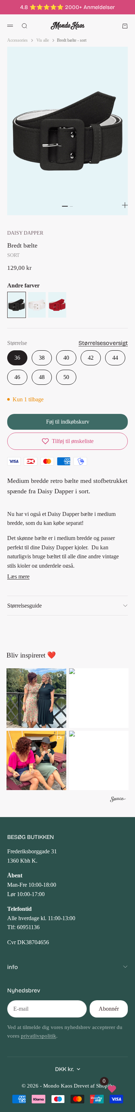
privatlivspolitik (38, 1036)
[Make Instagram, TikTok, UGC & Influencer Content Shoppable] (118, 800)
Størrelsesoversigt (103, 343)
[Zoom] (125, 205)
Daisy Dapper (25, 233)
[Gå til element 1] (65, 206)
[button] (67, 441)
